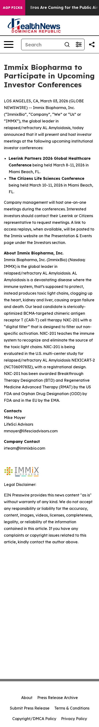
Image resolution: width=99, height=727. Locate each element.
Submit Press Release (30, 708)
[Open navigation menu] (8, 44)
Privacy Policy (74, 718)
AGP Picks (12, 8)
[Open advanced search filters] (78, 44)
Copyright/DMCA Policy (34, 718)
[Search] (67, 44)
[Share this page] (91, 44)
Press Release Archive (57, 697)
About (26, 697)
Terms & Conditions (71, 708)
